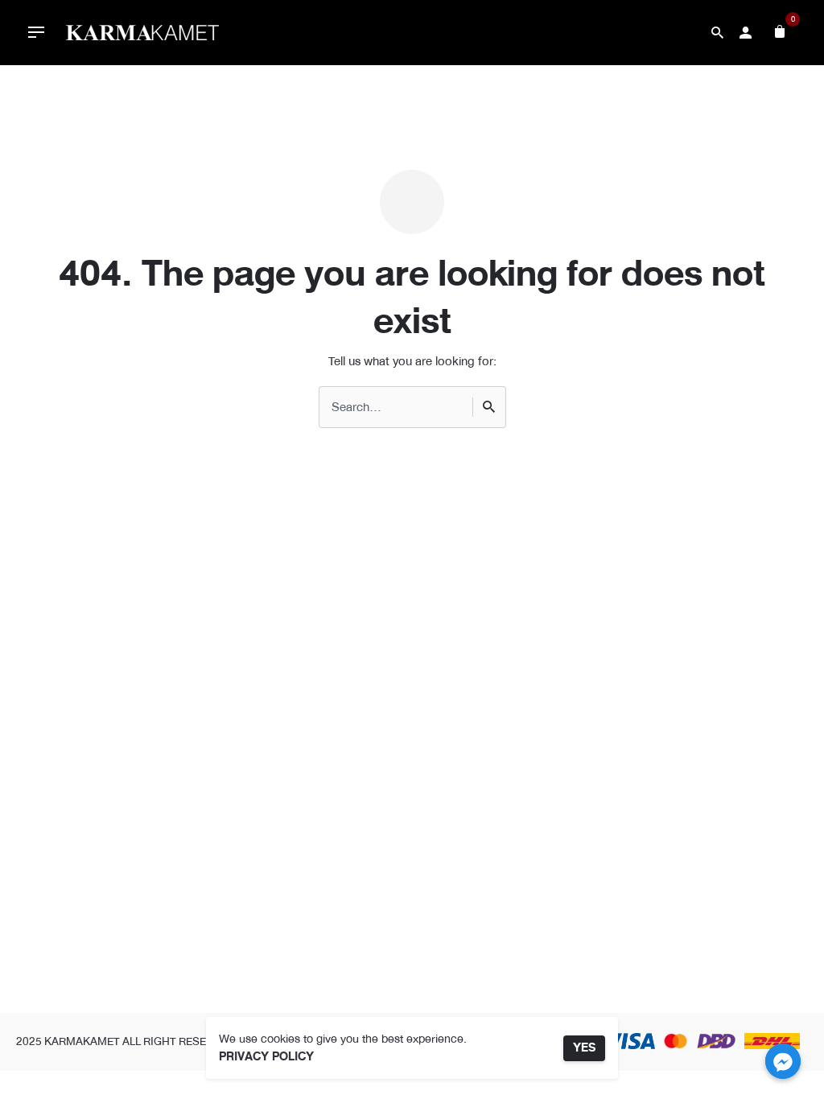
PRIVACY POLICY (266, 1057)
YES (584, 1048)
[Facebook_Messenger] (783, 1061)
